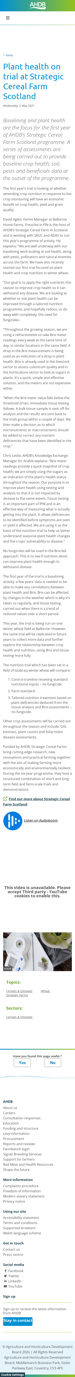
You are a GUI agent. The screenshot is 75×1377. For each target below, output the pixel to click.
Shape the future (16, 1169)
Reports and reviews (19, 1144)
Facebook (15, 1271)
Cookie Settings (12, 1375)
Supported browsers (19, 1228)
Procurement (13, 1138)
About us (10, 1108)
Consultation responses (22, 1118)
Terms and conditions (20, 1223)
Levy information (16, 1133)
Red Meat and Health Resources (28, 1164)
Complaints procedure (21, 1186)
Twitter (13, 1276)
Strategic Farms (17, 995)
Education (11, 1123)
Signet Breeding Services (22, 1154)
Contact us (11, 1249)
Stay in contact (17, 1320)
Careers (9, 1113)
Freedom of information (22, 1191)
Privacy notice (14, 1201)
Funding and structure (20, 1128)
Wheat (45, 991)
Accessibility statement (21, 1217)
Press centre (13, 1254)
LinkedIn (14, 1281)
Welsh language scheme (22, 1233)
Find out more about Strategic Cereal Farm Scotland (36, 802)
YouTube (15, 1286)
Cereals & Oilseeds (19, 991)
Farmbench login (16, 1149)
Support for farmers (19, 1159)
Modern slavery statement (24, 1196)
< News (8, 55)
